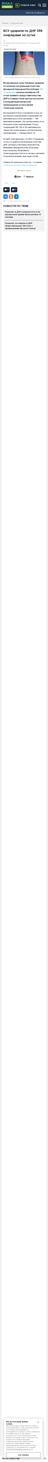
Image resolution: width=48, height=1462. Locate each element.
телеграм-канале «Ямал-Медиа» (20, 165)
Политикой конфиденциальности (19, 1449)
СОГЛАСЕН (23, 1455)
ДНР (6, 183)
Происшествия (17, 23)
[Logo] (7, 5)
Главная (5, 23)
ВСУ (13, 183)
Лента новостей (11, 1459)
